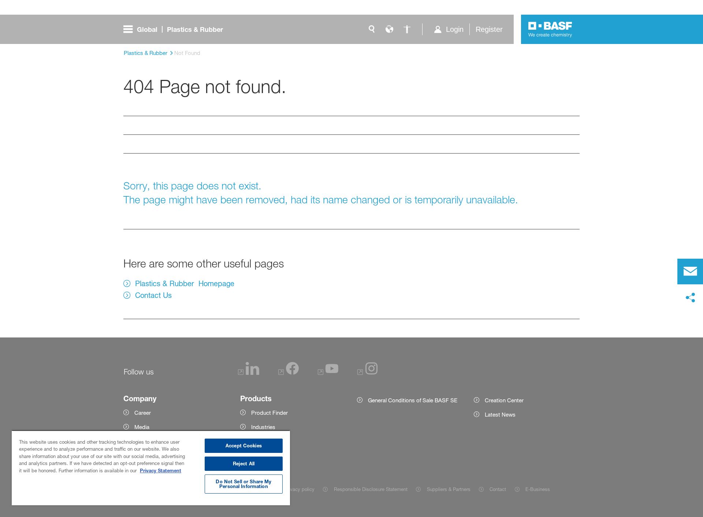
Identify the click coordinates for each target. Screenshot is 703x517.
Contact (498, 489)
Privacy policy (299, 489)
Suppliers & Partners (448, 489)
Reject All (243, 463)
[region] (151, 467)
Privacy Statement (160, 470)
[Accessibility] (406, 29)
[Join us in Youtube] (328, 373)
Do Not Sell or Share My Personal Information (243, 484)
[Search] (371, 29)
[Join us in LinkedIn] (249, 373)
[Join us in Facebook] (288, 373)
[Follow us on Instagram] (367, 373)
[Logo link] (550, 29)
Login (455, 29)
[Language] (389, 29)
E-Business (537, 489)
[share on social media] (690, 298)
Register (489, 29)
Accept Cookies (244, 445)
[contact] (690, 271)
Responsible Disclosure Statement (370, 489)
